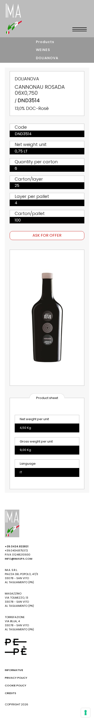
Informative (14, 670)
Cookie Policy (15, 685)
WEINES (43, 49)
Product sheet (47, 398)
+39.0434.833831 (16, 546)
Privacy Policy (16, 678)
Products (45, 41)
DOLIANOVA (47, 58)
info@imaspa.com (18, 559)
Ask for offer (47, 235)
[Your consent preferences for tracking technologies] (85, 712)
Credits (10, 693)
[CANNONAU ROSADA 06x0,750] (47, 318)
